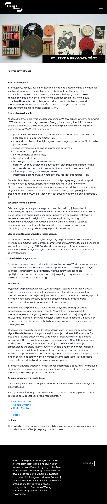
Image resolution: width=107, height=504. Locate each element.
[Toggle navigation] (101, 7)
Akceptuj (88, 463)
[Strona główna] (13, 7)
